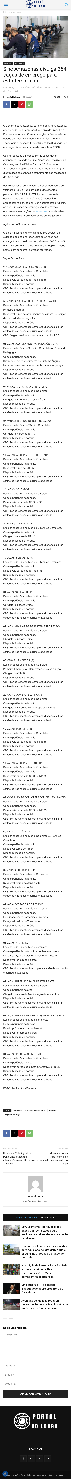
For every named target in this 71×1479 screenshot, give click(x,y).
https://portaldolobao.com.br (35, 1201)
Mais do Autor (48, 1217)
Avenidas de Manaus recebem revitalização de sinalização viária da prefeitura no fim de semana (44, 1304)
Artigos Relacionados (27, 1217)
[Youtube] (47, 1458)
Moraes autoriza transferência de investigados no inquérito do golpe (52, 1158)
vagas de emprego (13, 1114)
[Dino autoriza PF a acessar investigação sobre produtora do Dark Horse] (11, 1288)
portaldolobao (13, 97)
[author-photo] (35, 1191)
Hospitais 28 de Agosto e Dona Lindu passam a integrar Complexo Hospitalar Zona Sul (19, 1158)
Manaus (52, 1110)
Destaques (19, 63)
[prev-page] (5, 1317)
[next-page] (11, 1317)
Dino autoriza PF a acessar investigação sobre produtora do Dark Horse (42, 1288)
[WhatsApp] (29, 104)
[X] (14, 104)
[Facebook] (6, 104)
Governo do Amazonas (35, 1110)
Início (5, 12)
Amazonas (16, 12)
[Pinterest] (21, 104)
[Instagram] (31, 1458)
